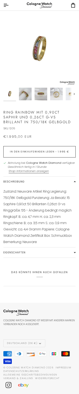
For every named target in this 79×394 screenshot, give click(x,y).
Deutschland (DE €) (22, 343)
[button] (39, 182)
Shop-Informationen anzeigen (29, 171)
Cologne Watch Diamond (26, 367)
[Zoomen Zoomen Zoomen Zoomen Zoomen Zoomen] (39, 49)
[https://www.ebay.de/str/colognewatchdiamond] (25, 385)
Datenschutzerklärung (21, 371)
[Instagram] (8, 385)
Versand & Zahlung (18, 378)
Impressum (63, 367)
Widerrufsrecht (47, 378)
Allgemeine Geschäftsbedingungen (30, 374)
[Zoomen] (11, 77)
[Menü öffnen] (9, 5)
